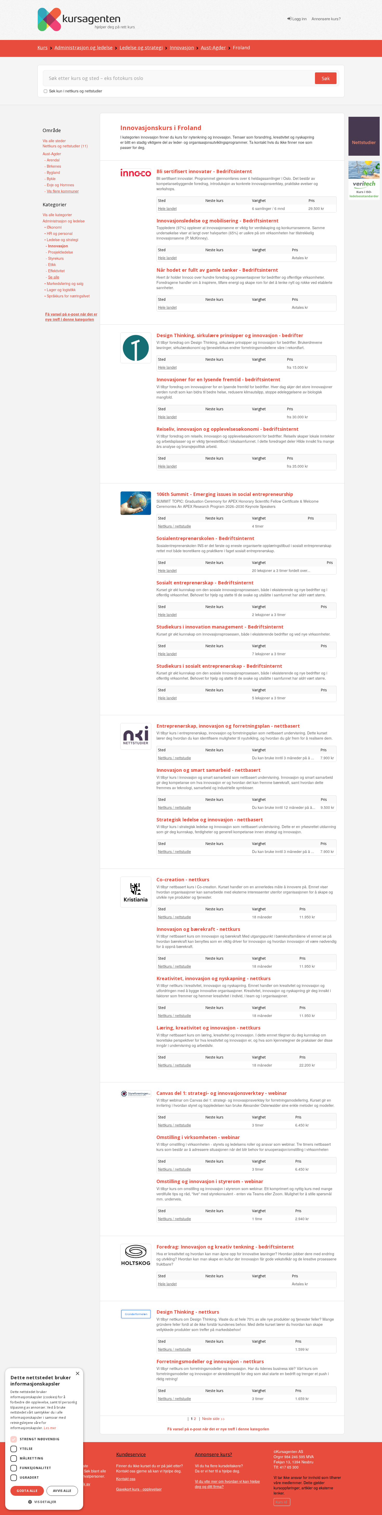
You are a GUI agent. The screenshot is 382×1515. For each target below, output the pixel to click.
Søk (326, 78)
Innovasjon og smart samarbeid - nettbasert (208, 770)
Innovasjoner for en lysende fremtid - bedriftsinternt (218, 379)
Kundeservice (131, 1454)
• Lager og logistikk (60, 289)
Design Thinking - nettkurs (187, 1312)
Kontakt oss (125, 1478)
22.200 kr (307, 1065)
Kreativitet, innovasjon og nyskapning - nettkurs (213, 978)
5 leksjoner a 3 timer (269, 697)
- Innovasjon (57, 245)
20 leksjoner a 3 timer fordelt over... (281, 570)
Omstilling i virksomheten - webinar (198, 1137)
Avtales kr (300, 257)
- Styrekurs (55, 258)
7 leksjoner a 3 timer (269, 653)
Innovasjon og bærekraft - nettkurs (198, 929)
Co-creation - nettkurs (182, 879)
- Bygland (52, 172)
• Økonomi (53, 227)
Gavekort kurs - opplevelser (139, 1489)
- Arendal (52, 159)
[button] (44, 1502)
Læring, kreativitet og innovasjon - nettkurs (208, 1028)
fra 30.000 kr (297, 416)
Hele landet (167, 208)
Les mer (50, 1428)
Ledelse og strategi (141, 47)
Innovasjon (182, 47)
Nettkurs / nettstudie (174, 526)
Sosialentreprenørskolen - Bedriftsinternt (205, 538)
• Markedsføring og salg (63, 283)
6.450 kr (302, 1125)
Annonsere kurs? (326, 18)
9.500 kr (327, 807)
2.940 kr (302, 1218)
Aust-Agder (213, 47)
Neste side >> (213, 1418)
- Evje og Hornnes (59, 184)
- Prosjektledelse (59, 252)
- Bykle (50, 178)
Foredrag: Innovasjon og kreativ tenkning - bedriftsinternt (225, 1247)
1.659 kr (302, 1398)
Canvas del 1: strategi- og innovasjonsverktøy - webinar (221, 1093)
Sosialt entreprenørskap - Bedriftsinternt (205, 582)
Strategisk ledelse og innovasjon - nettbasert (209, 819)
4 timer (258, 526)
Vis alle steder (54, 140)
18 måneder (262, 916)
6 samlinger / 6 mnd (268, 208)
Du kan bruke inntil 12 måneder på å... (283, 807)
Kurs (42, 47)
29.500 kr (316, 208)
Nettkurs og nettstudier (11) (65, 145)
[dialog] (44, 1439)
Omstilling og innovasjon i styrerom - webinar (209, 1181)
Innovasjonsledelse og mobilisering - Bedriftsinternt (217, 220)
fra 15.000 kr (297, 367)
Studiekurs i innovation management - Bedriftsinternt (220, 627)
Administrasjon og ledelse (84, 47)
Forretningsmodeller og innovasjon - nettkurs (210, 1361)
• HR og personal (58, 233)
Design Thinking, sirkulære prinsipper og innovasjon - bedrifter (229, 335)
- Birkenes (52, 166)
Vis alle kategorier (57, 214)
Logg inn (299, 18)
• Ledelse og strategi (61, 239)
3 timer (258, 1125)
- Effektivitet (55, 270)
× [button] (77, 1374)
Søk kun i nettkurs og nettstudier (75, 90)
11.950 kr (307, 916)
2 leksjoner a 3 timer (269, 614)
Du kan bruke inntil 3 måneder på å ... (283, 757)
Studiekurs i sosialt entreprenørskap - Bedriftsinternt (219, 666)
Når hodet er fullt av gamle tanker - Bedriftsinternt (217, 270)
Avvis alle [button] (62, 1491)
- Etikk (51, 264)
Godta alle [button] (27, 1491)
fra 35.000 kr (297, 466)
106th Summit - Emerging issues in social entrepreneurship (224, 494)
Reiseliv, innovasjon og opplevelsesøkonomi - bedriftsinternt (227, 429)
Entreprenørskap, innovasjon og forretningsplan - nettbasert (228, 726)
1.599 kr (302, 1349)
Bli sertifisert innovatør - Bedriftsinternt (204, 171)
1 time (257, 1218)
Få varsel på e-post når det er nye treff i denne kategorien (71, 316)
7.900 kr (327, 757)
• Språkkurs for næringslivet (67, 295)
